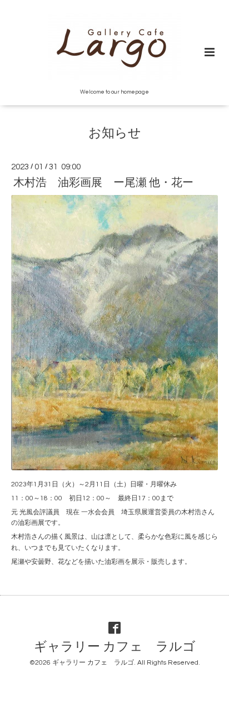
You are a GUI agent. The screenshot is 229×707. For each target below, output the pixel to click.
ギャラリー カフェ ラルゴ (115, 647)
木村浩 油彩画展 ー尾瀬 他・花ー (103, 182)
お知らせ (114, 133)
